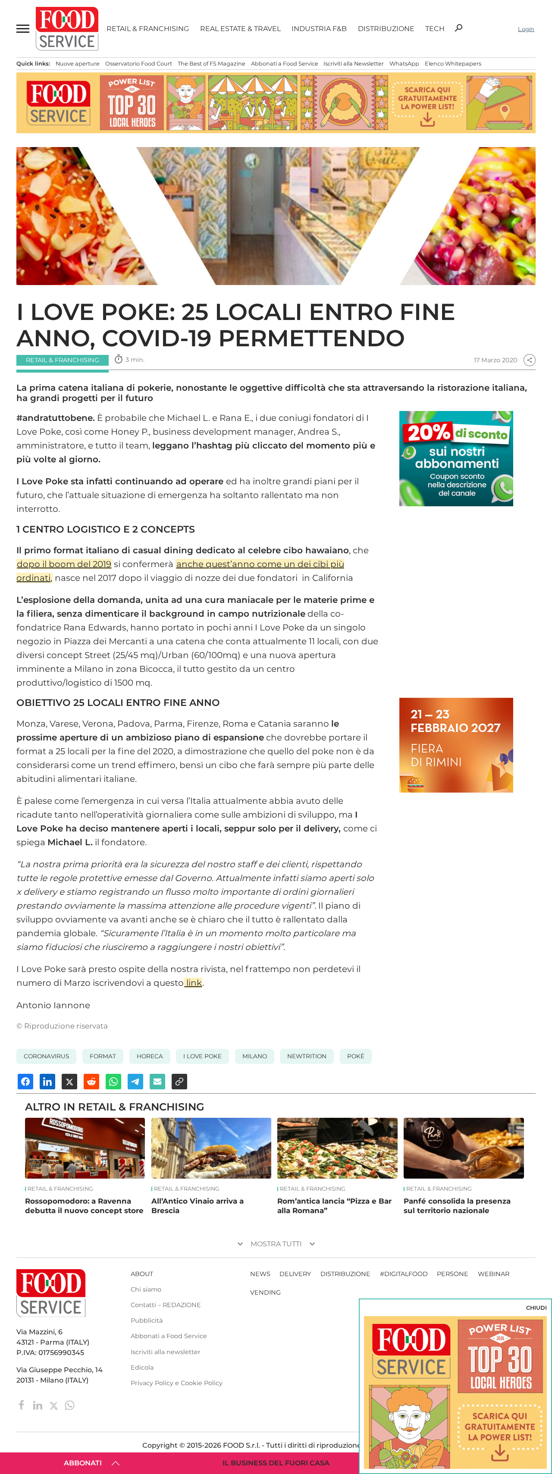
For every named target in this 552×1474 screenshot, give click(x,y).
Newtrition (306, 1056)
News (260, 1274)
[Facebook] (22, 1404)
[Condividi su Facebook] (25, 1081)
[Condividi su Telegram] (135, 1081)
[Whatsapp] (69, 1404)
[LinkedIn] (38, 1404)
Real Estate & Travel (240, 28)
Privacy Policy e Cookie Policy (177, 1383)
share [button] (530, 360)
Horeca (150, 1056)
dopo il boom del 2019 (64, 564)
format (103, 1056)
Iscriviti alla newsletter (166, 1352)
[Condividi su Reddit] (91, 1081)
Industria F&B (319, 28)
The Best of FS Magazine (211, 63)
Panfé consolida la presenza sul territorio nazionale (457, 1206)
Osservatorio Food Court (138, 63)
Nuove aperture (78, 63)
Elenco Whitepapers (453, 63)
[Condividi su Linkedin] (47, 1081)
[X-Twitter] (54, 1404)
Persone (452, 1274)
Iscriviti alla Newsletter (353, 63)
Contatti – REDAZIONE (166, 1305)
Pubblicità (147, 1320)
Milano (254, 1056)
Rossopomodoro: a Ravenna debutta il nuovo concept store (84, 1206)
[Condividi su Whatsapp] (113, 1081)
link (193, 983)
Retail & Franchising (148, 28)
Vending (265, 1292)
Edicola (142, 1367)
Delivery (295, 1274)
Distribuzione (386, 28)
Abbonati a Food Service (284, 63)
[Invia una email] (157, 1081)
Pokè (355, 1056)
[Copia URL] (179, 1081)
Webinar (493, 1274)
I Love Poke (202, 1056)
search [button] (458, 28)
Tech (435, 28)
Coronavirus (46, 1056)
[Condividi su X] (69, 1081)
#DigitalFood (404, 1274)
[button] (22, 28)
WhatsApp (404, 63)
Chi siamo (146, 1289)
